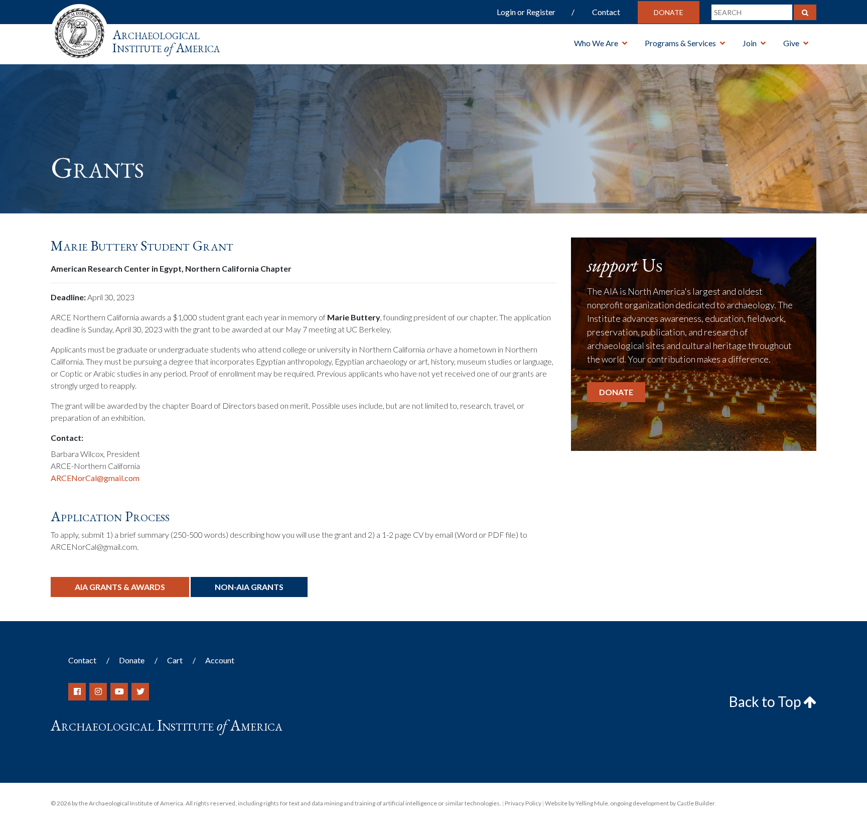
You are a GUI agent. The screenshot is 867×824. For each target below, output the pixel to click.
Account (219, 660)
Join (750, 43)
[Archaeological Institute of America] (79, 30)
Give (791, 43)
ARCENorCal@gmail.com (95, 478)
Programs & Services (680, 43)
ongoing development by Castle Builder (662, 803)
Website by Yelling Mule (576, 803)
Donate (668, 12)
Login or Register (526, 12)
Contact (606, 12)
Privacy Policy (523, 803)
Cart (175, 660)
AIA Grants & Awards (120, 587)
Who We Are (596, 43)
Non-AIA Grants (249, 587)
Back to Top (766, 701)
